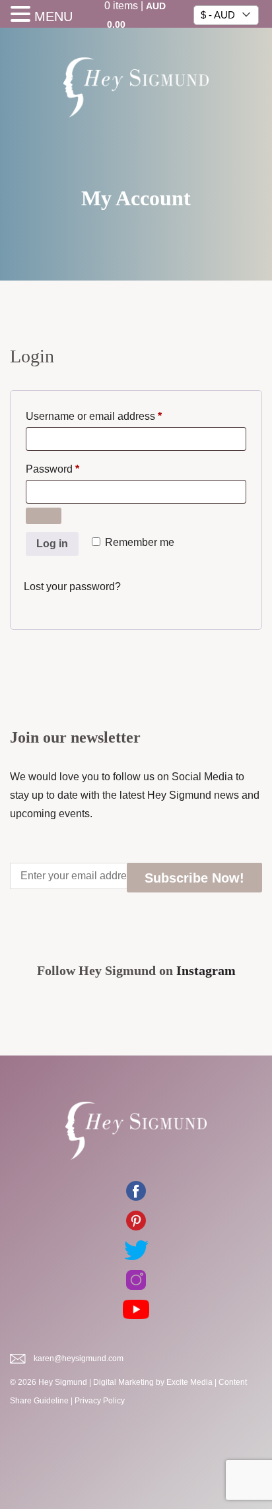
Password (74, 469)
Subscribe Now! (194, 878)
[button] (22, 15)
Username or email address (115, 416)
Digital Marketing (123, 1382)
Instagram (206, 970)
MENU (53, 16)
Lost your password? (72, 586)
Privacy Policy (100, 1400)
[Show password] (43, 516)
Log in (52, 543)
